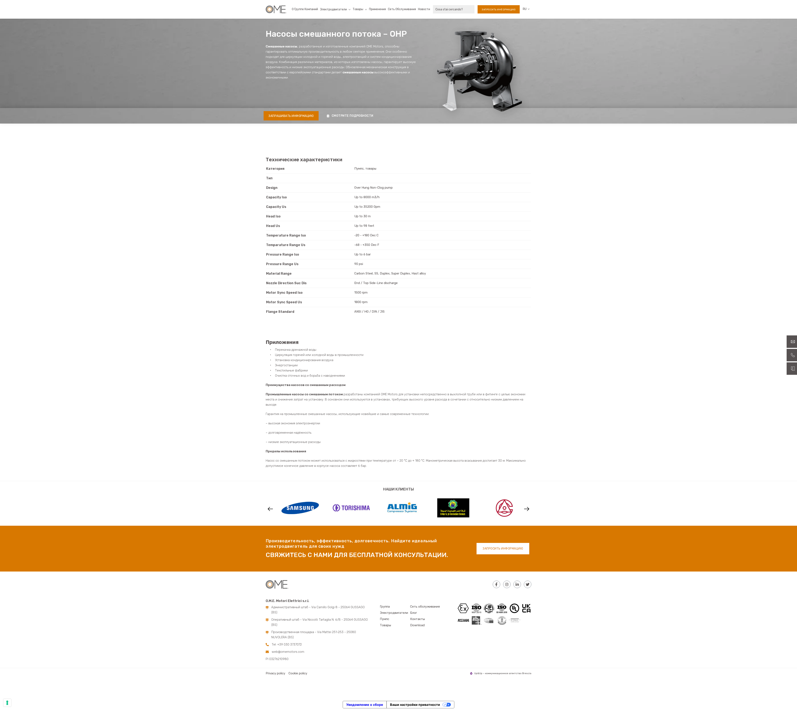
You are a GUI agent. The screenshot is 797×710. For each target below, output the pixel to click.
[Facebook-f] (496, 584)
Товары (358, 9)
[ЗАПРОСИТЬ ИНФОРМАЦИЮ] (792, 368)
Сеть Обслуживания (402, 9)
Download (417, 625)
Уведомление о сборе (364, 705)
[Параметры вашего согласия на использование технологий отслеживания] (7, 703)
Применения (377, 9)
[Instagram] (507, 584)
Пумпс (384, 619)
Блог (413, 613)
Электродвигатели (394, 613)
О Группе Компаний (305, 9)
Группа (385, 606)
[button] (270, 509)
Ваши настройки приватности (415, 705)
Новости (424, 9)
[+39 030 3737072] (792, 355)
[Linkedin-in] (517, 584)
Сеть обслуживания (425, 606)
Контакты (417, 619)
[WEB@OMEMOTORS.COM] (792, 341)
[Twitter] (527, 584)
